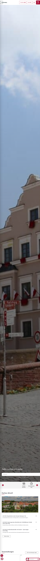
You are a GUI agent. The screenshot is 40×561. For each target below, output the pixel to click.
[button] (38, 2)
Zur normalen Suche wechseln (24, 477)
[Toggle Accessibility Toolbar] (2, 555)
